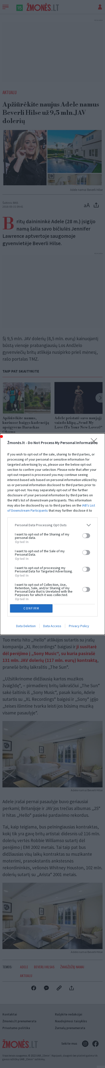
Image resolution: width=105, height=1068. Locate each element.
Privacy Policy (79, 626)
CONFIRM (31, 608)
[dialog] (52, 534)
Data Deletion (26, 626)
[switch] (86, 535)
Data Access (52, 626)
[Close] (95, 442)
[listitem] (52, 525)
